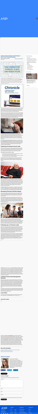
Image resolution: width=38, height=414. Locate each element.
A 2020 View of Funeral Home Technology (6, 350)
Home (11, 409)
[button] (3, 370)
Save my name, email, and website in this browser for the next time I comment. (11, 397)
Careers (15, 412)
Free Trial (30, 412)
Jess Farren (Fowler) (30, 69)
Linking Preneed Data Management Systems (31, 63)
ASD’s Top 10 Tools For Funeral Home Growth (7, 351)
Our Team (11, 412)
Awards (15, 409)
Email (2, 391)
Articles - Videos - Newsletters (19, 58)
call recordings (4, 218)
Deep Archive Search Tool (7, 267)
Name (2, 388)
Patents (30, 409)
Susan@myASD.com (17, 295)
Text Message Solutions (23, 412)
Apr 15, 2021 (28, 57)
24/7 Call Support (22, 409)
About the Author (29, 65)
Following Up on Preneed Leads (31, 61)
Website (2, 394)
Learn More (28, 64)
